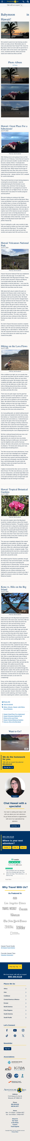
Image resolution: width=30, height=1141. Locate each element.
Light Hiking (21, 707)
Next (26, 874)
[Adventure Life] (13, 1)
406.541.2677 (15, 1106)
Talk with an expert (13, 5)
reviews (19, 865)
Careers (15, 1124)
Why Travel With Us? (15, 887)
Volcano (10, 707)
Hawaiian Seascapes (7, 955)
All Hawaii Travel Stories (8, 947)
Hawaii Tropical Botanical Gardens (13, 720)
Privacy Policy (15, 1131)
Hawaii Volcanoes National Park (13, 716)
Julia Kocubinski (8, 704)
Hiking (5, 707)
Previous (3, 874)
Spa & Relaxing (8, 709)
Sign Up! (7, 1048)
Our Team (15, 1120)
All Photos (15, 65)
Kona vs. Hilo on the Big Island (12, 722)
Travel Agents (15, 1126)
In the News (14, 1122)
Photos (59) (7, 702)
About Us (15, 1118)
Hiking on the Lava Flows (11, 718)
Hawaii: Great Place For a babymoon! (14, 714)
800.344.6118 (7, 764)
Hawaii (15, 707)
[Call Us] (23, 1)
